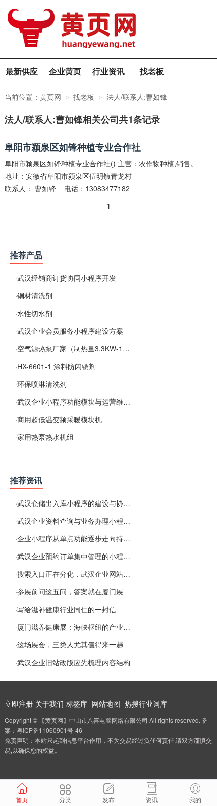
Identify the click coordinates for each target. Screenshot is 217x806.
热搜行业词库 (146, 703)
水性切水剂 (34, 313)
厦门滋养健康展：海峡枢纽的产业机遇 (77, 627)
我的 (195, 799)
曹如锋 (45, 188)
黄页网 (50, 97)
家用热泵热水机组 (45, 437)
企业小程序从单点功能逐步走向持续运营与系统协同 (98, 538)
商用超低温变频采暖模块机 (59, 419)
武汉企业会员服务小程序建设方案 (70, 331)
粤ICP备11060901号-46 (49, 730)
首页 (22, 799)
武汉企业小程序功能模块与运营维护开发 (80, 401)
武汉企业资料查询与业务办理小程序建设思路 (87, 521)
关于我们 (49, 703)
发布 (108, 799)
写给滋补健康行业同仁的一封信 (66, 609)
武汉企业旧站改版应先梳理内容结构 (73, 662)
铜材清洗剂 (34, 295)
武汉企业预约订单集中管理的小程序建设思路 (87, 556)
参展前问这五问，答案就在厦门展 (70, 591)
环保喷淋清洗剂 (42, 384)
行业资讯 (108, 71)
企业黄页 (65, 71)
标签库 (76, 703)
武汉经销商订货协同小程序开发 (66, 278)
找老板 (152, 71)
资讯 (152, 799)
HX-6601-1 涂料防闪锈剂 (56, 366)
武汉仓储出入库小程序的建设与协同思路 (80, 503)
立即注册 (19, 703)
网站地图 (106, 703)
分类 (65, 799)
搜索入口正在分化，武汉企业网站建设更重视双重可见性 (105, 574)
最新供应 (22, 71)
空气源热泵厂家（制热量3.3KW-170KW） (83, 348)
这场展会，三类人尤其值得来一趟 (70, 644)
